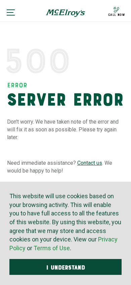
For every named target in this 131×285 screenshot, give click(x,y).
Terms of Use (52, 248)
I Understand (65, 267)
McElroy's (65, 15)
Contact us (89, 163)
